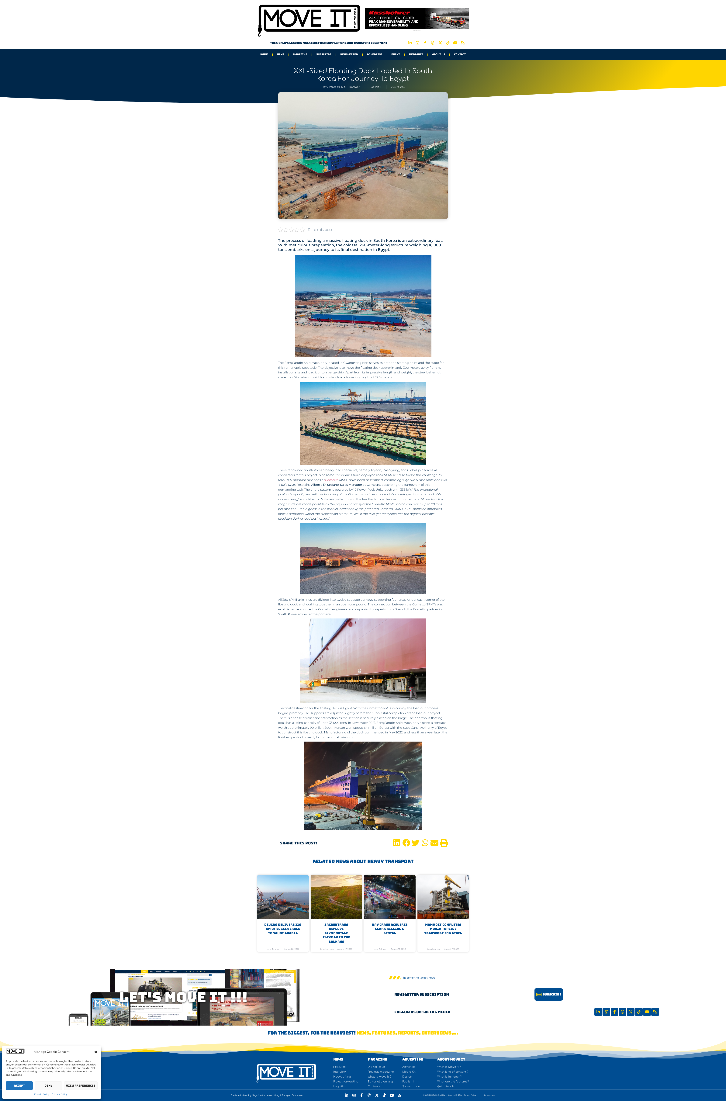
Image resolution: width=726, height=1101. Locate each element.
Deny (48, 1086)
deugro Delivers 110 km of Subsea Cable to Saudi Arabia (282, 929)
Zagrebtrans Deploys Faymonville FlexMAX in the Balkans (336, 933)
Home (264, 54)
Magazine (300, 54)
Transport (354, 87)
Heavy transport (330, 87)
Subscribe (323, 54)
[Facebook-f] (425, 43)
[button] (96, 1052)
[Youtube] (455, 43)
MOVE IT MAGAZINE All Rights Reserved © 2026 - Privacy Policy (449, 1095)
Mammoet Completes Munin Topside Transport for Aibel (443, 929)
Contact (460, 54)
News (280, 54)
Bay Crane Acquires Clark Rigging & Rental (389, 929)
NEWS (338, 1059)
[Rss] (463, 43)
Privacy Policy (59, 1094)
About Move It (451, 1059)
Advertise (374, 54)
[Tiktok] (448, 43)
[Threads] (433, 43)
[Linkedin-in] (410, 43)
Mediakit (416, 54)
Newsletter (349, 54)
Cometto (331, 480)
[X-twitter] (440, 43)
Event (395, 54)
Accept (19, 1086)
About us (438, 54)
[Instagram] (417, 43)
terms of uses (489, 1095)
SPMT (344, 87)
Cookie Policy (42, 1094)
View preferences (80, 1086)
